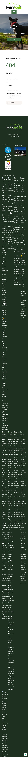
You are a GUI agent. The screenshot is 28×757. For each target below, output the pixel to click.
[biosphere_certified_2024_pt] (8, 161)
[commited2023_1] (8, 147)
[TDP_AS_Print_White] (8, 154)
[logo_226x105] (14, 2)
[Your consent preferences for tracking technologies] (25, 754)
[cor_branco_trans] (14, 123)
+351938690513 (14, 136)
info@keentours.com (14, 134)
